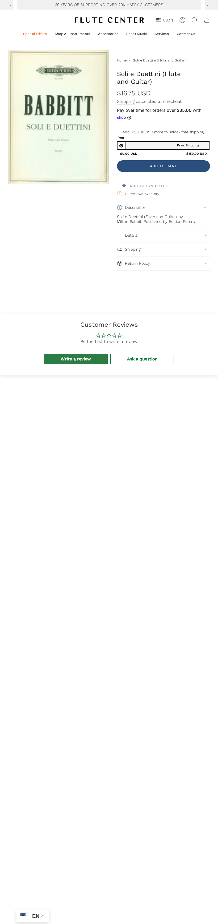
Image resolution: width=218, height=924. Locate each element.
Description (135, 207)
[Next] (207, 4)
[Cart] (207, 20)
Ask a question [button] (142, 358)
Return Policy (137, 263)
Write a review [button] (76, 358)
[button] (35, 34)
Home (122, 60)
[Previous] (10, 4)
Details (131, 235)
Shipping (126, 101)
